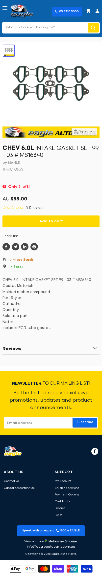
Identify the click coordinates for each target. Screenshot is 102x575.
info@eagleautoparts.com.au (51, 546)
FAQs (58, 515)
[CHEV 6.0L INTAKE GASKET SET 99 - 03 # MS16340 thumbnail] (8, 50)
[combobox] (44, 27)
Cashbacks (62, 501)
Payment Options (67, 494)
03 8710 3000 (69, 11)
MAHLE (14, 162)
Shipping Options (67, 488)
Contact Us (11, 481)
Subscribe (84, 422)
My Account (63, 481)
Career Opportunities (19, 488)
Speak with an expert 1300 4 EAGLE (51, 530)
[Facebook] (94, 451)
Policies (60, 508)
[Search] (93, 27)
